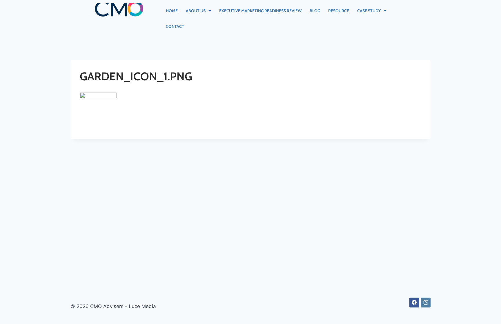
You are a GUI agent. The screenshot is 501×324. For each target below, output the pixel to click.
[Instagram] (426, 302)
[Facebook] (414, 302)
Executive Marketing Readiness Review (260, 10)
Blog (315, 10)
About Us (196, 10)
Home (172, 10)
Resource (338, 10)
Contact (175, 26)
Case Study (369, 10)
